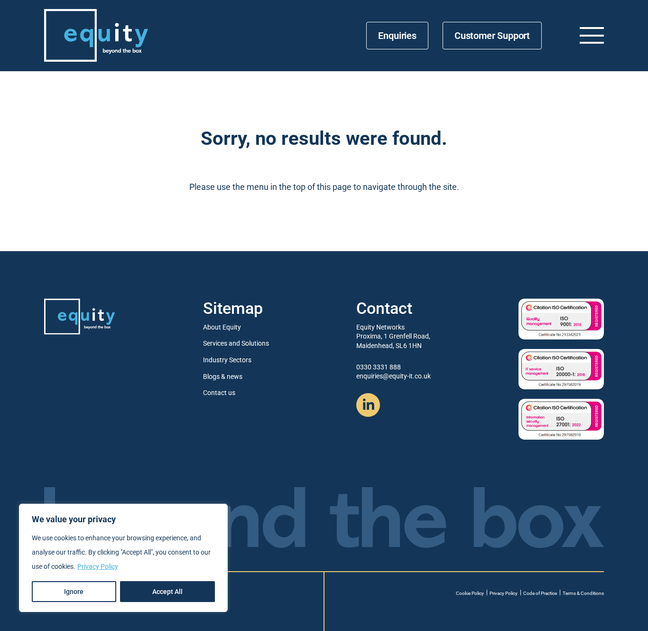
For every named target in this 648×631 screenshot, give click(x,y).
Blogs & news (222, 376)
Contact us (219, 392)
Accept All (167, 591)
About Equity (222, 327)
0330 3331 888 (378, 367)
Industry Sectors (227, 360)
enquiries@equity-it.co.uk (393, 376)
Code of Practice (540, 593)
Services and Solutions (236, 343)
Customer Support (492, 35)
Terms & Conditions (583, 593)
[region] (123, 558)
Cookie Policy (470, 593)
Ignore (73, 591)
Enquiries (397, 35)
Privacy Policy (97, 566)
